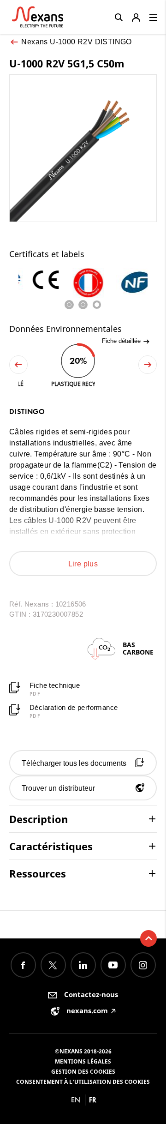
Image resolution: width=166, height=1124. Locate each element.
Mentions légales (83, 1061)
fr (92, 1099)
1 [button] (69, 304)
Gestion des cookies (83, 1072)
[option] (40, 281)
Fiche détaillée (122, 340)
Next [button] (147, 364)
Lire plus (83, 564)
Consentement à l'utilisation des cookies (83, 1082)
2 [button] (83, 304)
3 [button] (96, 304)
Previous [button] (18, 364)
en (75, 1099)
